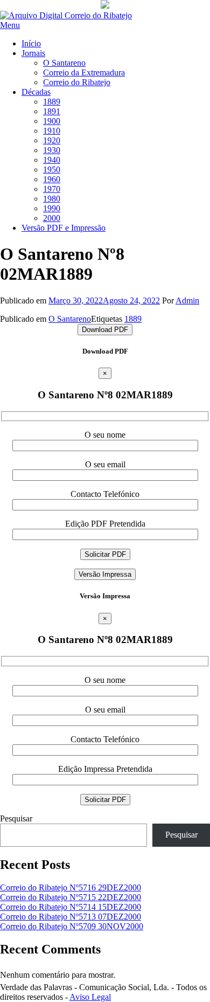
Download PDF (105, 330)
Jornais (33, 53)
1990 (51, 208)
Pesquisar (16, 818)
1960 (51, 179)
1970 (51, 189)
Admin (187, 300)
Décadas (36, 91)
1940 (51, 159)
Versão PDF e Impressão (64, 227)
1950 (51, 169)
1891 (51, 111)
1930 (51, 150)
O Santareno (64, 62)
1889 (51, 101)
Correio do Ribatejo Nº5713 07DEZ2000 (70, 916)
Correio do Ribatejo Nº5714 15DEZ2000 (70, 906)
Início (31, 43)
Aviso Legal (90, 996)
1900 (51, 121)
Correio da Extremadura (84, 72)
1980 (51, 198)
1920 (51, 140)
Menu (10, 25)
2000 (51, 218)
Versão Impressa (105, 574)
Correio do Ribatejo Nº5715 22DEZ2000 (70, 897)
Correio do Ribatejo (76, 82)
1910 (51, 130)
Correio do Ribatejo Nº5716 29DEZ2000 (70, 887)
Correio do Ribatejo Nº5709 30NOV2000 (71, 926)
